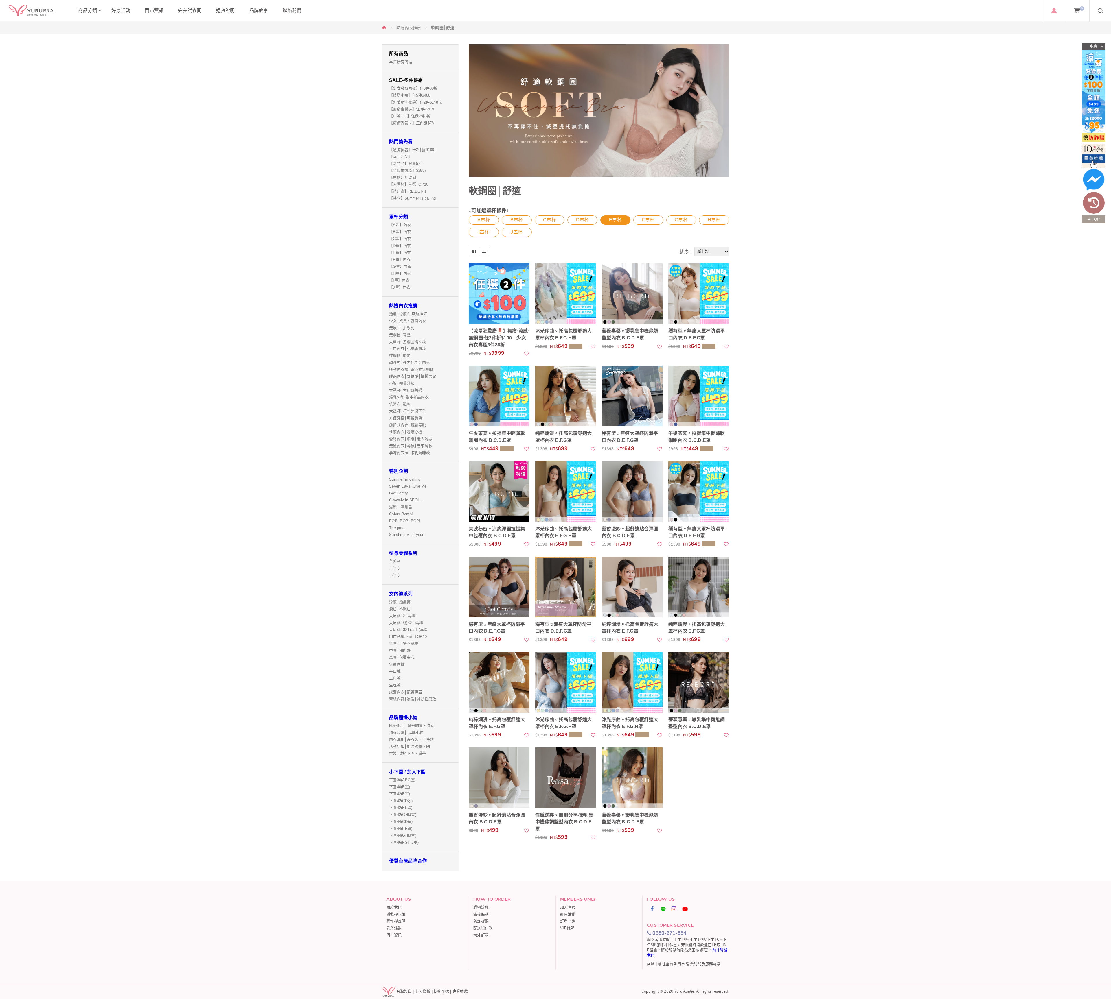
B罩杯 (516, 219)
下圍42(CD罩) (401, 801)
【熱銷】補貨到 (402, 177)
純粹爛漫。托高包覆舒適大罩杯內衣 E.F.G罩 (563, 437)
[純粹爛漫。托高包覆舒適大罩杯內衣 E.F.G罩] (565, 396)
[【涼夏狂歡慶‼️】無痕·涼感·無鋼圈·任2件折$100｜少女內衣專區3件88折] (499, 293)
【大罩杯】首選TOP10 (408, 184)
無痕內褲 (396, 664)
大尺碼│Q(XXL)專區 (406, 623)
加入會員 (567, 907)
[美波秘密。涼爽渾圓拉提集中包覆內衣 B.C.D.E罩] (499, 491)
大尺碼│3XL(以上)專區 (408, 629)
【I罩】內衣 (399, 280)
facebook (652, 909)
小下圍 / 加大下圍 (407, 771)
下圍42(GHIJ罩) (402, 815)
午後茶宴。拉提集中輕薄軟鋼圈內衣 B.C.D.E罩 (497, 437)
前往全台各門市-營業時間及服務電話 (689, 964)
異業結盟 (394, 928)
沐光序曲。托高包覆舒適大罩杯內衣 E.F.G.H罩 (563, 334)
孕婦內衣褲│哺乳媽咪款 (409, 452)
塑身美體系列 (403, 553)
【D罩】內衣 (400, 245)
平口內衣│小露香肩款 (407, 348)
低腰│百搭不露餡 (403, 643)
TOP (1096, 219)
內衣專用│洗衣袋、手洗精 (411, 739)
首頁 (384, 27)
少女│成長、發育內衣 (407, 321)
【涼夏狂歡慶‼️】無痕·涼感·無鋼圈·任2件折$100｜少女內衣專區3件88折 (499, 337)
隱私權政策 (395, 914)
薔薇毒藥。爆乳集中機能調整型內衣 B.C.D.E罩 (630, 334)
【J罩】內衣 (400, 287)
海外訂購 (481, 935)
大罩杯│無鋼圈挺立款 (407, 341)
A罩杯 (483, 219)
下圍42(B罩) (399, 794)
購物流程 (481, 907)
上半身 (395, 568)
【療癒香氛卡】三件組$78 (411, 123)
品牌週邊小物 (403, 717)
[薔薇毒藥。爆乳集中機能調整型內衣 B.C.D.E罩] (632, 293)
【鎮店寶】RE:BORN (407, 191)
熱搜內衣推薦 (408, 27)
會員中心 (1054, 10)
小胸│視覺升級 (402, 383)
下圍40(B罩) (399, 787)
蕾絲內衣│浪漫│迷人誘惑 (410, 439)
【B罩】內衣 (400, 232)
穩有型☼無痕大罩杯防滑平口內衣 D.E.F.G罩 (630, 437)
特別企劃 (398, 471)
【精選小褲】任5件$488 (409, 95)
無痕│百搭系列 (402, 328)
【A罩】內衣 (400, 225)
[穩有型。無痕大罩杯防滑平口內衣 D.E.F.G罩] (698, 293)
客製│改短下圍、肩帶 (407, 753)
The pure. (397, 528)
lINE (663, 909)
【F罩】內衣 (400, 259)
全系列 (395, 561)
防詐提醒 (481, 921)
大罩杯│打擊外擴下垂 (407, 411)
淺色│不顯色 (400, 609)
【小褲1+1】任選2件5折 (410, 116)
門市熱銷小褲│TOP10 (408, 636)
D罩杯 (582, 219)
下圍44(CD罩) (401, 821)
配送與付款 (482, 928)
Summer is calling (404, 479)
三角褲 (395, 678)
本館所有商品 (400, 62)
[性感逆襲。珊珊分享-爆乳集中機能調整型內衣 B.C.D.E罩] (565, 777)
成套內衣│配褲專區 (405, 692)
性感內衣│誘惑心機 (405, 432)
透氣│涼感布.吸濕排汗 (408, 314)
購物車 (1082, 8)
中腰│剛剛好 (400, 650)
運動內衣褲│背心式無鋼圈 (411, 369)
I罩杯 (484, 232)
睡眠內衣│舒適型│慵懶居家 (412, 376)
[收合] (1093, 46)
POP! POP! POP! (404, 521)
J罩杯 (517, 232)
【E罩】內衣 (400, 252)
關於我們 (394, 907)
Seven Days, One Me (408, 486)
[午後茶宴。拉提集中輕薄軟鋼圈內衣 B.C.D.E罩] (499, 396)
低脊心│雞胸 (400, 404)
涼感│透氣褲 (400, 602)
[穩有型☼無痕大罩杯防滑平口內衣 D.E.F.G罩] (632, 396)
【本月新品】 (400, 156)
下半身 (395, 575)
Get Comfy (398, 493)
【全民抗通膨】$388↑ (407, 170)
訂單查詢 (567, 921)
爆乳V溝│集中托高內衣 (409, 397)
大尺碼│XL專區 (402, 616)
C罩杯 (549, 219)
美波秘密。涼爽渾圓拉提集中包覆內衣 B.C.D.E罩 (497, 532)
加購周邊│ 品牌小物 (406, 732)
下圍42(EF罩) (400, 808)
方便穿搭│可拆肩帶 (405, 418)
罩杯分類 (398, 216)
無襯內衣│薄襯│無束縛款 (410, 446)
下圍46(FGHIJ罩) (404, 842)
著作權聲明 (395, 921)
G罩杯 (681, 219)
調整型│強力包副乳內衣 (409, 362)
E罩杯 (615, 219)
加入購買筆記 (526, 353)
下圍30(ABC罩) (402, 780)
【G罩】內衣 (400, 266)
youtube (685, 909)
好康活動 (567, 914)
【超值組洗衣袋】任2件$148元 (415, 102)
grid (474, 251)
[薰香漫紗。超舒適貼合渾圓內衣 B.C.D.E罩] (632, 491)
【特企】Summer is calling (412, 198)
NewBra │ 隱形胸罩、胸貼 (411, 725)
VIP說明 (567, 928)
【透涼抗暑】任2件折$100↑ (412, 149)
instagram (674, 909)
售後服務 (481, 914)
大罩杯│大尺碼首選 (405, 390)
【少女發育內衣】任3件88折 (413, 88)
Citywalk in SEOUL (405, 500)
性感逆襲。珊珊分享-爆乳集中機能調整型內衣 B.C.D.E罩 (564, 822)
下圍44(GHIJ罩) (402, 835)
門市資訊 (394, 935)
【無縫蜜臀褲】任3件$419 (411, 109)
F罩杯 (648, 219)
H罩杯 (714, 219)
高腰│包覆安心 (402, 657)
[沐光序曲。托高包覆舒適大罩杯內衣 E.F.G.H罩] (565, 293)
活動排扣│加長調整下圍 (409, 746)
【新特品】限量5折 (405, 163)
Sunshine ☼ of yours (407, 535)
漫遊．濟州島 (400, 507)
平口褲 (395, 671)
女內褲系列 (401, 593)
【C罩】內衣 (400, 239)
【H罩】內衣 (400, 273)
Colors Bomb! (401, 514)
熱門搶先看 (401, 141)
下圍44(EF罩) (400, 828)
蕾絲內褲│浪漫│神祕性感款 (412, 699)
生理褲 (395, 685)
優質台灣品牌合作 (408, 860)
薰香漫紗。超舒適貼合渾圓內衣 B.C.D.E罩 (630, 532)
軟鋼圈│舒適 (400, 355)
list (484, 251)
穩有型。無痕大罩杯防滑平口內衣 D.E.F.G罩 (696, 334)
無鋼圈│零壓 (400, 335)
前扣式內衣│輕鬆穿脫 (407, 425)
